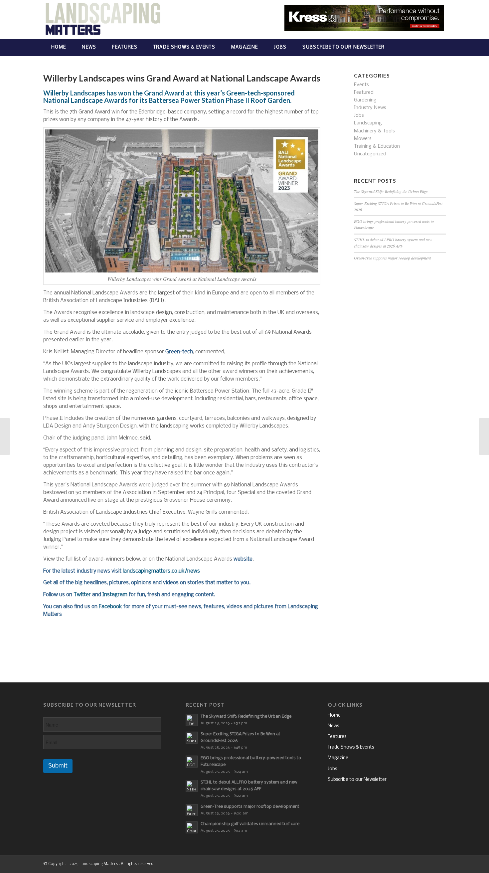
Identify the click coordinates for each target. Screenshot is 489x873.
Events (361, 84)
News (333, 726)
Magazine (338, 758)
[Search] (439, 47)
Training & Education (377, 146)
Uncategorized (370, 154)
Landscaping (368, 123)
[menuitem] (58, 47)
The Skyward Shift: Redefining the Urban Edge (390, 191)
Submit (58, 766)
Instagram (114, 595)
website (243, 559)
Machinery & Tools (374, 131)
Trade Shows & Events (351, 747)
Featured (364, 92)
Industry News (370, 107)
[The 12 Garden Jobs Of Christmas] (484, 436)
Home (334, 715)
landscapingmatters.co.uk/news (161, 571)
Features (337, 736)
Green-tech (179, 352)
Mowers (363, 138)
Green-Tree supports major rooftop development (392, 258)
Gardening (365, 100)
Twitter (82, 595)
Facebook (110, 607)
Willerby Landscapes (74, 93)
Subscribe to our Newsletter (357, 779)
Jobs (359, 115)
